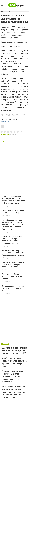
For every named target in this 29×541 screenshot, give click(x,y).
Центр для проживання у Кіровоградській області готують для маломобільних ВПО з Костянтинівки (13, 199)
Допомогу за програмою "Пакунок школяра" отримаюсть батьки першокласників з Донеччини (14, 239)
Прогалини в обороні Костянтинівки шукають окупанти (12, 276)
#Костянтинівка (5, 122)
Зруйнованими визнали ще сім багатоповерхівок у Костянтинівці (13, 288)
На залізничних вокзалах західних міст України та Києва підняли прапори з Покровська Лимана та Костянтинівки (12, 224)
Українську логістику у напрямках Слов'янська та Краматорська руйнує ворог (13, 252)
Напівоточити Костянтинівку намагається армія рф (14, 211)
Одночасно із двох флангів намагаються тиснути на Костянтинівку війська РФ (13, 264)
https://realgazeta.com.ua (9, 119)
